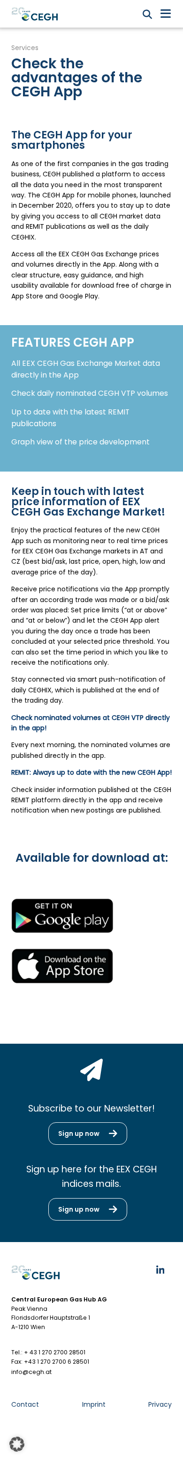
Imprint (94, 1404)
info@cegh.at (31, 1372)
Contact (25, 1404)
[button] (17, 1444)
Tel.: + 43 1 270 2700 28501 (48, 1352)
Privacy (160, 1404)
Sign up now (78, 1133)
